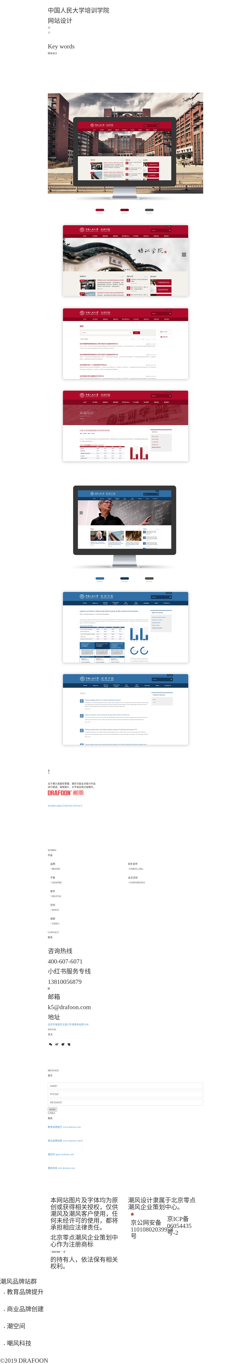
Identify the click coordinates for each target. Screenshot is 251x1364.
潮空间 (52, 1154)
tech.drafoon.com (66, 1168)
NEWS (68, 806)
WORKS (52, 806)
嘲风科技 (53, 1168)
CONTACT (76, 806)
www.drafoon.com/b (73, 1140)
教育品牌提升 (55, 1127)
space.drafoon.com (65, 1154)
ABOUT (60, 806)
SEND (52, 1109)
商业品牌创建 (55, 1140)
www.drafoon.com (72, 1127)
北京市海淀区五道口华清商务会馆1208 (68, 1024)
